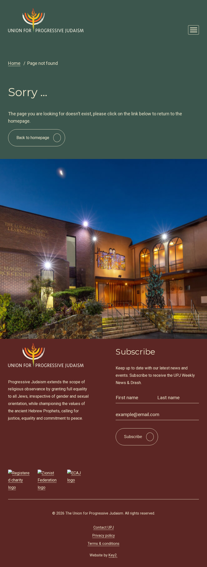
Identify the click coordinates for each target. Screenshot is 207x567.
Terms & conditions (103, 544)
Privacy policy (103, 535)
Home (14, 63)
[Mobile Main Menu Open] (193, 30)
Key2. (113, 555)
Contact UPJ (103, 527)
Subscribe (133, 437)
